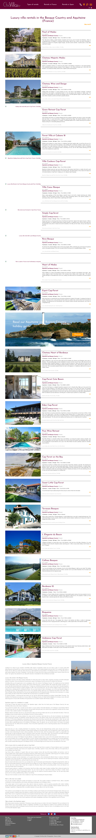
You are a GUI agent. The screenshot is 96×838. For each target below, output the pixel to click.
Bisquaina (46, 612)
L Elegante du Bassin (52, 535)
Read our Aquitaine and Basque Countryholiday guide (47, 328)
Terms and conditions (10, 823)
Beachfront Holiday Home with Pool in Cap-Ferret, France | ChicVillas (54, 175)
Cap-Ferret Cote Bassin (53, 379)
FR (89, 7)
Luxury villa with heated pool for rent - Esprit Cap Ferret (52, 305)
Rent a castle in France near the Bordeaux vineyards (52, 279)
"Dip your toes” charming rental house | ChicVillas (51, 473)
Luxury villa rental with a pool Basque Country (50, 251)
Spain (30, 820)
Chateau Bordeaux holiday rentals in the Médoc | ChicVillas (53, 47)
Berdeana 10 (48, 586)
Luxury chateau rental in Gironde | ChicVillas (50, 370)
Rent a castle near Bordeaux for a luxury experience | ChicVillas (53, 71)
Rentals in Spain (68, 4)
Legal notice (8, 819)
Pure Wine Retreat (50, 431)
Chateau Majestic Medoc (53, 58)
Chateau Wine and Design (54, 84)
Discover (77, 334)
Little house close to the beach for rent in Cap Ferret (51, 493)
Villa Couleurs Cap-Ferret (54, 161)
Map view (87, 24)
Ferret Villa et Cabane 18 (53, 136)
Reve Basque (48, 239)
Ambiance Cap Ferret (52, 638)
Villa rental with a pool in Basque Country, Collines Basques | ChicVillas (55, 574)
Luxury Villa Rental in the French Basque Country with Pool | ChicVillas (55, 201)
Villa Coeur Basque (51, 187)
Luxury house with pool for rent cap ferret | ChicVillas (51, 152)
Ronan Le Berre (57, 836)
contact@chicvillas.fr (77, 824)
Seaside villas (53, 823)
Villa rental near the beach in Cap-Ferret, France (51, 228)
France (30, 819)
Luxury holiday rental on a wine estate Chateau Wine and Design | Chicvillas (56, 98)
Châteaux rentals (54, 819)
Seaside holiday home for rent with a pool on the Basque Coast (53, 522)
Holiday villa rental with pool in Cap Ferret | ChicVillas (51, 124)
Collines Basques (50, 560)
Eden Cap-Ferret (50, 405)
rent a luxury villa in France (56, 825)
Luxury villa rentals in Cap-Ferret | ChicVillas (50, 650)
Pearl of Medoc (49, 32)
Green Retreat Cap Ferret (54, 110)
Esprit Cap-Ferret (50, 291)
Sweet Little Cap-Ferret (53, 483)
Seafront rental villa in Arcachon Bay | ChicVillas (51, 395)
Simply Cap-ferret (50, 213)
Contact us (7, 825)
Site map (7, 817)
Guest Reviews (8, 822)
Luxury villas (53, 820)
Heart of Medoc (49, 265)
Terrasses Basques (50, 509)
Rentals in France (50, 4)
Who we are (8, 820)
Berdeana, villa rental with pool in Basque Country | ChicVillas (53, 600)
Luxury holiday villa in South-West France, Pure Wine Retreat (53, 446)
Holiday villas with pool (55, 822)
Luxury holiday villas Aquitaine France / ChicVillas (51, 548)
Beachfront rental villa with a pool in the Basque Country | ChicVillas (54, 624)
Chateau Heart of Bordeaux (55, 353)
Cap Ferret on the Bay (52, 457)
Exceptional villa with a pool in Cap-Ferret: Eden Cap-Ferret (53, 420)
